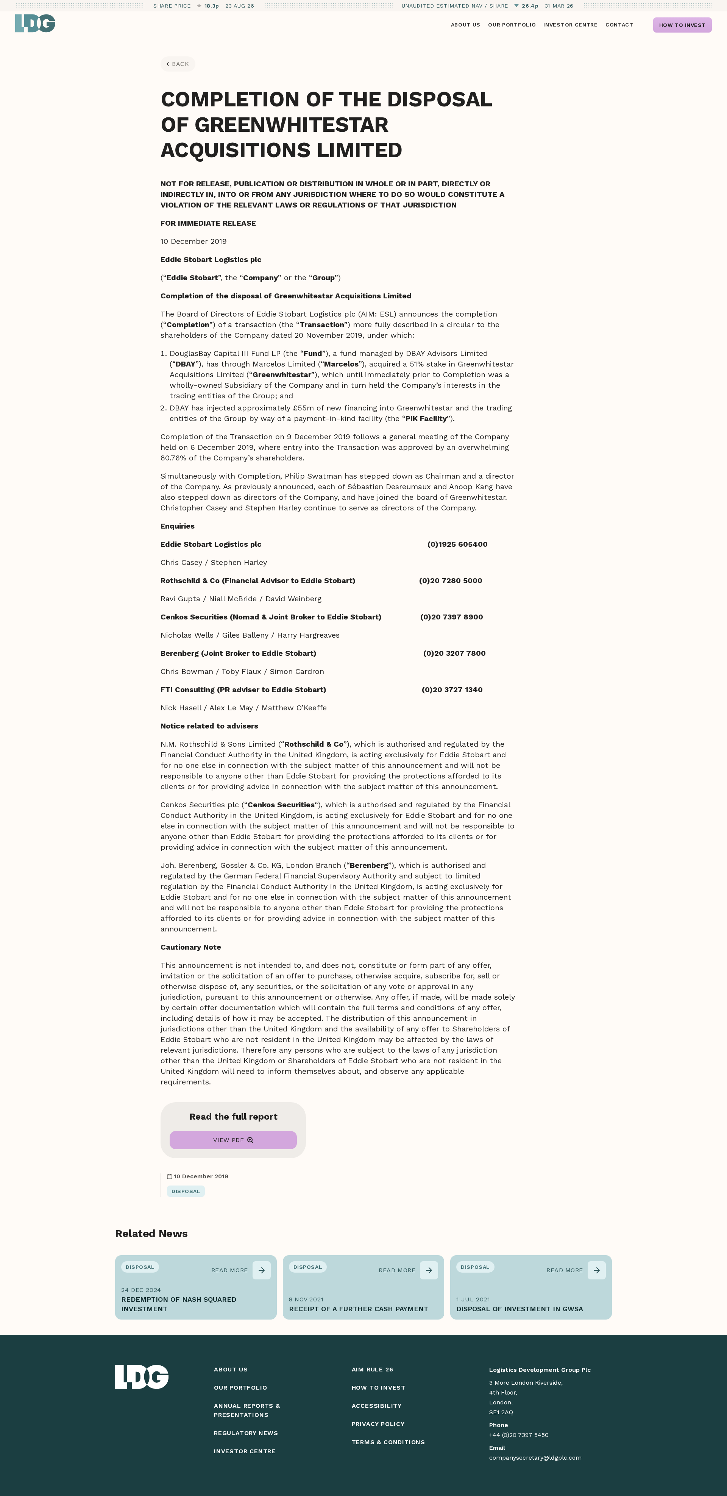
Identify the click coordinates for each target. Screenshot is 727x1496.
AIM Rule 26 (372, 1369)
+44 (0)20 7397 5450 (519, 1434)
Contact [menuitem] (619, 25)
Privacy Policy (378, 1423)
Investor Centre (245, 1451)
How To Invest (379, 1387)
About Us (231, 1369)
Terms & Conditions (388, 1442)
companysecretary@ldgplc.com (535, 1457)
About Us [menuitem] (466, 25)
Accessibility (377, 1405)
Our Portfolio (240, 1387)
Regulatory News (246, 1433)
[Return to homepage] (35, 23)
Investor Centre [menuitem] (570, 25)
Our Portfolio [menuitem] (512, 25)
